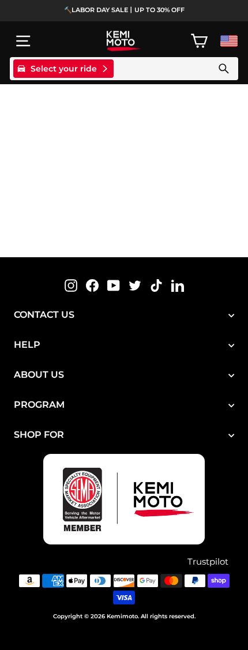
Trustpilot (207, 562)
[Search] (223, 68)
